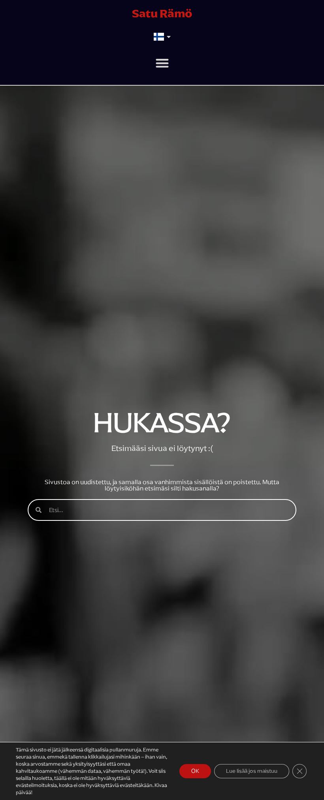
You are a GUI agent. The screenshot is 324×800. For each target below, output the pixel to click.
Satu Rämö (162, 13)
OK (195, 771)
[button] (162, 63)
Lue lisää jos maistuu (251, 771)
